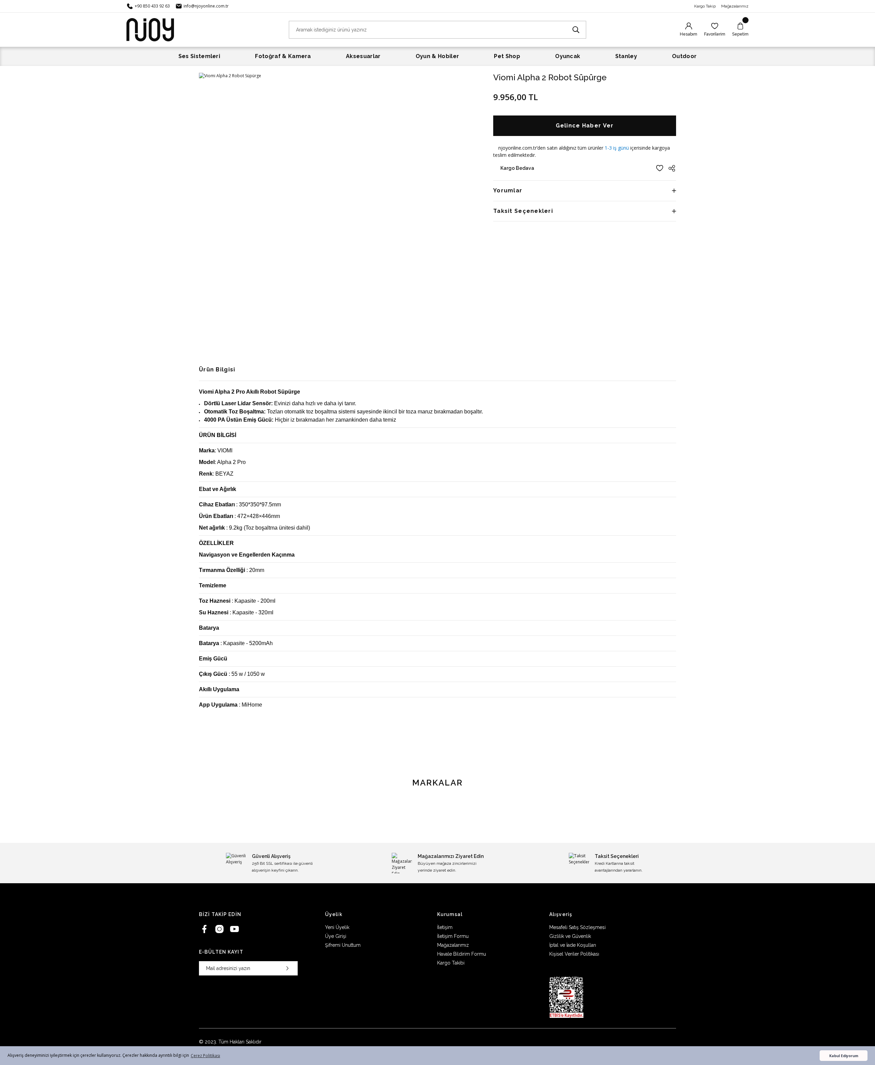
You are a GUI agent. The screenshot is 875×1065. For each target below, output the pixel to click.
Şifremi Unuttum (343, 945)
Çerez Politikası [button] (205, 1056)
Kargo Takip (705, 6)
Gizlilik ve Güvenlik (570, 936)
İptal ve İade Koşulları (572, 945)
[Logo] (150, 29)
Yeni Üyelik (337, 927)
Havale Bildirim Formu (461, 954)
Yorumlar (507, 190)
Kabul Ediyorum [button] (843, 1055)
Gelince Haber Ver (585, 125)
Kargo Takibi (451, 963)
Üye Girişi (335, 936)
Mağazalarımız (735, 6)
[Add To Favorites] (660, 168)
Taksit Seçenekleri (523, 211)
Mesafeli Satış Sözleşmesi (577, 927)
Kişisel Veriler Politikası (574, 954)
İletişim (445, 927)
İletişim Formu (453, 936)
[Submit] (287, 968)
